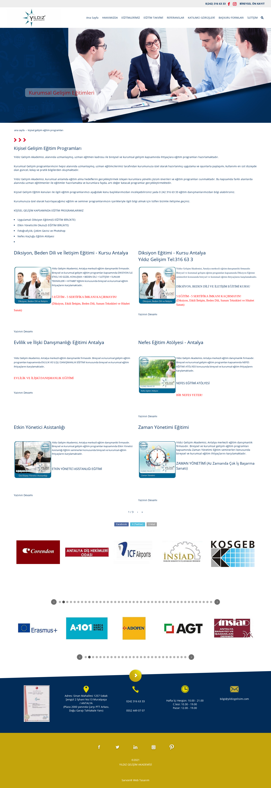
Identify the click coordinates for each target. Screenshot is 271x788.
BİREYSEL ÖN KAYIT (252, 3)
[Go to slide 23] (141, 602)
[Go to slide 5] (75, 602)
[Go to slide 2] (63, 602)
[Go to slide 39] (200, 602)
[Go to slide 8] (86, 602)
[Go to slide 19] (126, 602)
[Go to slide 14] (108, 602)
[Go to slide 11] (97, 602)
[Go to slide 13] (104, 602)
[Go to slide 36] (189, 602)
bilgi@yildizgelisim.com (234, 699)
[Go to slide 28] (159, 602)
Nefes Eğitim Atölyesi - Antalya (170, 342)
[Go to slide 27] (156, 602)
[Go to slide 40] (204, 602)
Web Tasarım (141, 780)
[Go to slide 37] (193, 602)
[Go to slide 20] (130, 602)
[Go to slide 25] (148, 602)
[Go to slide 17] (119, 602)
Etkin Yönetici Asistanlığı (39, 427)
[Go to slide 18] (122, 602)
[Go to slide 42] (211, 602)
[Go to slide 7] (82, 602)
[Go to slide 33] (178, 602)
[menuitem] (92, 18)
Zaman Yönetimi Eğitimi (163, 427)
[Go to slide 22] (137, 602)
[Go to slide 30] (167, 602)
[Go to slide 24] (145, 602)
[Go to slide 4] (71, 602)
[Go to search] (262, 17)
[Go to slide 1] (60, 602)
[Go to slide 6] (78, 602)
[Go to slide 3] (67, 602)
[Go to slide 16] (115, 602)
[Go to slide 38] (196, 602)
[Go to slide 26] (152, 602)
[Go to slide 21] (134, 602)
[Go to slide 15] (111, 602)
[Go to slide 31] (170, 602)
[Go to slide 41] (207, 602)
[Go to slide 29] (163, 602)
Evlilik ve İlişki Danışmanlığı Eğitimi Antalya (59, 342)
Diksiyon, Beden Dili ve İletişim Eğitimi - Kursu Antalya (71, 252)
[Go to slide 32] (174, 602)
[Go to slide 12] (100, 602)
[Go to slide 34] (181, 602)
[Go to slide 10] (93, 602)
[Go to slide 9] (89, 602)
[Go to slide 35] (185, 602)
